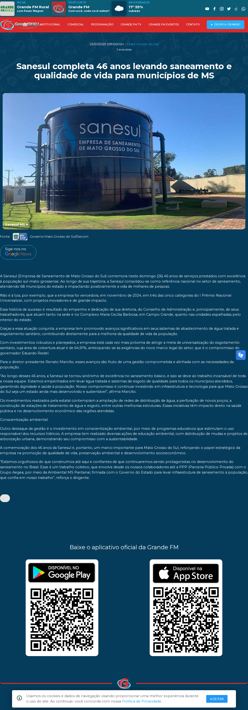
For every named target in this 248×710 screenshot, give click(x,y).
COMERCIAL (76, 24)
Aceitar (217, 699)
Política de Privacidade (141, 701)
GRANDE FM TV (131, 24)
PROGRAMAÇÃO (102, 24)
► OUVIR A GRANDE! (226, 24)
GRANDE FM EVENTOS (164, 24)
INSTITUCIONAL (50, 24)
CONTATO (193, 24)
